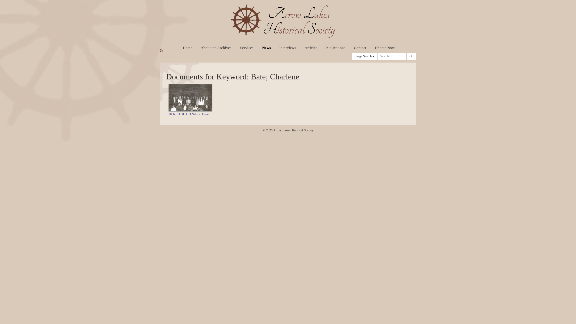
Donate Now (385, 48)
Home (187, 48)
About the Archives (216, 48)
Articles (311, 48)
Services (247, 48)
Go (411, 56)
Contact (360, 48)
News (266, 48)
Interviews (287, 48)
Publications (335, 48)
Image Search (363, 56)
